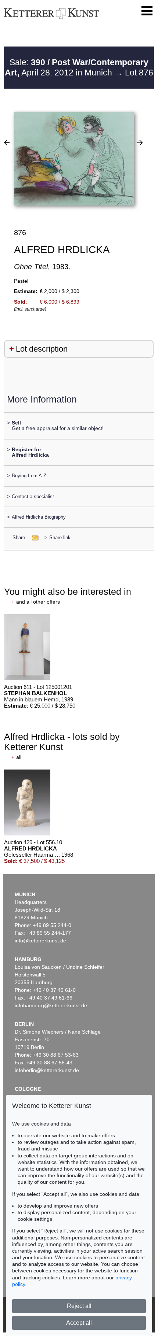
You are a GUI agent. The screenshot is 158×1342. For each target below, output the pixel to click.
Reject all (79, 1306)
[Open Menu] (147, 11)
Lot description (42, 348)
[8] (7, 142)
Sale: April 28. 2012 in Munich (76, 67)
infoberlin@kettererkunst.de (47, 1070)
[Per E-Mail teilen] (32, 537)
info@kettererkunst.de (40, 941)
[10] (140, 142)
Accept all (79, 1323)
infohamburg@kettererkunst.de (51, 1005)
